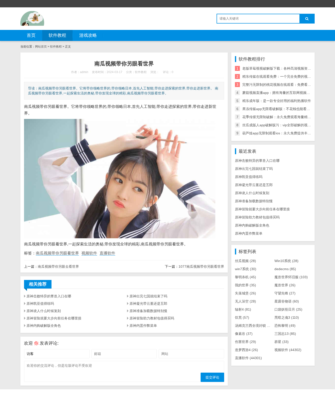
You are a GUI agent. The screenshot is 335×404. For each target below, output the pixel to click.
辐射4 (243, 309)
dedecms (285, 269)
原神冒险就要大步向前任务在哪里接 (53, 318)
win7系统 (245, 269)
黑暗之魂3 (286, 317)
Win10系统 (286, 261)
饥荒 (242, 317)
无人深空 (245, 301)
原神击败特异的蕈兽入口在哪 (48, 296)
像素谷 (244, 334)
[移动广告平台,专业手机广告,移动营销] (32, 18)
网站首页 (41, 46)
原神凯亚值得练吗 (40, 303)
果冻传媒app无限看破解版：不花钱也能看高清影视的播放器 (288, 109)
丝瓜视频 (245, 261)
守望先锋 (285, 293)
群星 (281, 342)
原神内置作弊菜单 (143, 326)
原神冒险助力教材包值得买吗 (151, 318)
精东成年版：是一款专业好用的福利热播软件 (276, 101)
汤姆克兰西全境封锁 (254, 326)
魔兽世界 (285, 285)
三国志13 (285, 334)
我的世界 (245, 285)
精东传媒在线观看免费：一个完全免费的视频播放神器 (283, 76)
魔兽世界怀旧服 (291, 277)
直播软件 (107, 253)
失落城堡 (245, 293)
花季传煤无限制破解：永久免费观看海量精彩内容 (280, 117)
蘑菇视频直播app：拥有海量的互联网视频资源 (277, 93)
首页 (31, 35)
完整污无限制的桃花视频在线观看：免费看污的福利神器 (285, 85)
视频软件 (89, 253)
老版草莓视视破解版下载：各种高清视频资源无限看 (281, 68)
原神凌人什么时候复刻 (43, 311)
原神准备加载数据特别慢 (148, 311)
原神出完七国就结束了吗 (148, 296)
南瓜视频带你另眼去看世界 (58, 266)
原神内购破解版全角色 (43, 326)
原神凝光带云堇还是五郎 (148, 303)
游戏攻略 (88, 35)
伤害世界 (245, 342)
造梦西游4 (246, 350)
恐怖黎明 (285, 326)
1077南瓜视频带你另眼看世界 (201, 266)
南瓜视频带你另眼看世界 (57, 253)
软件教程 (57, 35)
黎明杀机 (245, 277)
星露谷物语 (286, 301)
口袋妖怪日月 (288, 309)
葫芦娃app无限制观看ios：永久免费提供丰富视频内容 (283, 133)
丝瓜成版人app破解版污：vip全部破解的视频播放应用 (283, 125)
